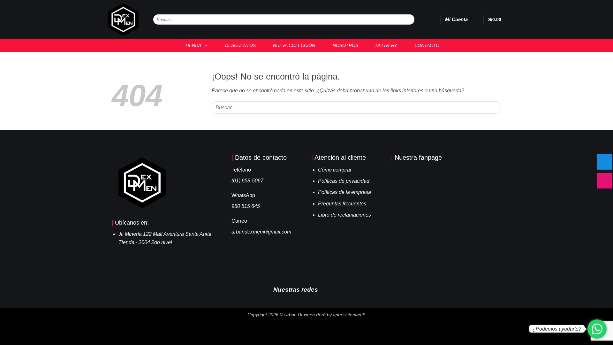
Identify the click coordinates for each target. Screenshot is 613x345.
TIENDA (191, 45)
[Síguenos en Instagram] (335, 289)
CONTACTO (425, 45)
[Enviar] (409, 19)
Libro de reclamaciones (344, 215)
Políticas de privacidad (343, 181)
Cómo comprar (335, 169)
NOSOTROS (343, 45)
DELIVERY (384, 45)
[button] (475, 19)
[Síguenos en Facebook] (326, 289)
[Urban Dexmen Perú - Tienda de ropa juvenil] (124, 19)
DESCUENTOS (238, 45)
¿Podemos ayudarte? (557, 329)
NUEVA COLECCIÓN (292, 45)
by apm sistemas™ (346, 314)
